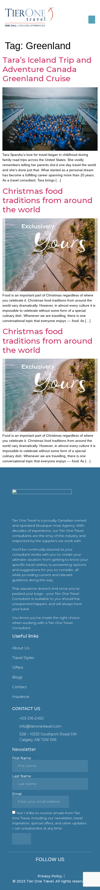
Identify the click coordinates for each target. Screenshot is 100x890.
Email (17, 794)
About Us (20, 648)
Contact (19, 687)
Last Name (21, 776)
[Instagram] (50, 866)
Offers (17, 667)
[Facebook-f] (43, 866)
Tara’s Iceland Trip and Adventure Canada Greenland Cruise (47, 69)
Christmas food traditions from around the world (47, 200)
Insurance (20, 696)
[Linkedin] (56, 866)
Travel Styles (23, 657)
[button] (91, 20)
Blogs (17, 677)
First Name (22, 758)
